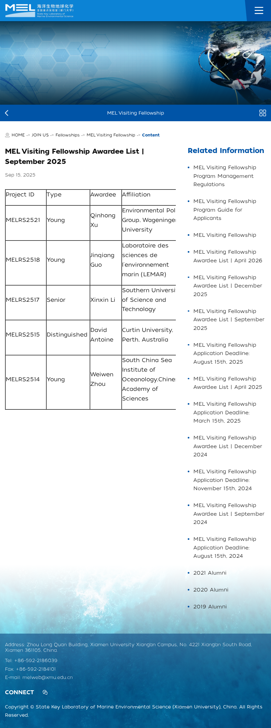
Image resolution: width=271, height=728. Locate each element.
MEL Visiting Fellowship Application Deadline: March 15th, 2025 (224, 412)
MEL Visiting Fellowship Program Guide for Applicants (224, 209)
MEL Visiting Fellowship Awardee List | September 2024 (228, 513)
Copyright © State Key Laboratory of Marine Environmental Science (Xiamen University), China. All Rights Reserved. (133, 711)
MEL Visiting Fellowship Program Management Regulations (224, 175)
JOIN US (40, 135)
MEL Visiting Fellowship (111, 135)
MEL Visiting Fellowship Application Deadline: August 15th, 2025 (224, 353)
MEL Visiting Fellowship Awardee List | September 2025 (228, 319)
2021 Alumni (209, 573)
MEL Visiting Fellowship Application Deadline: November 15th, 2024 (224, 480)
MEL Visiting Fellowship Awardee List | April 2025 (227, 383)
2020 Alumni (210, 590)
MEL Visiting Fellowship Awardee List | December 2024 (227, 446)
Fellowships (68, 135)
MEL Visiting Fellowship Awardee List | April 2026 (227, 256)
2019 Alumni (210, 606)
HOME (18, 135)
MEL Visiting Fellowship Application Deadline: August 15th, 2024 (224, 547)
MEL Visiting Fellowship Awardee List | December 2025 (227, 285)
